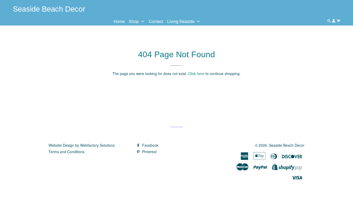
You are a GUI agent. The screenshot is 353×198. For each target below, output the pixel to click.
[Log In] (334, 20)
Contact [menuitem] (156, 21)
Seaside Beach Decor (286, 145)
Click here (196, 73)
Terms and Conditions (67, 151)
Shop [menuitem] (134, 21)
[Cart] (338, 20)
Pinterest (149, 151)
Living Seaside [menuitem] (181, 21)
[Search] (329, 20)
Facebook (149, 145)
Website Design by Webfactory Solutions (82, 145)
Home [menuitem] (119, 21)
